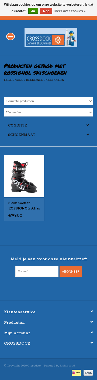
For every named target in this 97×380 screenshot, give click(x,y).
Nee (46, 11)
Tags (19, 80)
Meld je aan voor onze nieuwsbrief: (49, 259)
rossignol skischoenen (45, 80)
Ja (33, 11)
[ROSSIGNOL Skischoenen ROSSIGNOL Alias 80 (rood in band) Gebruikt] (24, 176)
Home (8, 80)
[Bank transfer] (87, 372)
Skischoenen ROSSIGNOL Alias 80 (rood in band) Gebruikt (24, 206)
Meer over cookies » (70, 11)
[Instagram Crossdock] (53, 288)
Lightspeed (67, 366)
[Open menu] (10, 36)
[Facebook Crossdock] (43, 288)
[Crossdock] (59, 37)
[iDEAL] (76, 372)
